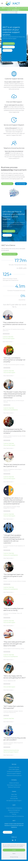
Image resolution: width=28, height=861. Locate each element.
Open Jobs (14, 794)
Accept (14, 850)
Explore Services (8, 43)
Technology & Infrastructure (14, 785)
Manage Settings (14, 857)
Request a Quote (9, 231)
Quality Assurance (13, 812)
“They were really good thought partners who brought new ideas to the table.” (14, 644)
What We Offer (14, 798)
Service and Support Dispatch (10, 752)
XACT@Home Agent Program (14, 800)
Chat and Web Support (8, 338)
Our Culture (14, 796)
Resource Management (14, 810)
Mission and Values (14, 783)
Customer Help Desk (8, 336)
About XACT (7, 50)
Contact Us (7, 235)
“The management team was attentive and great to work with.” (13, 576)
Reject (14, 853)
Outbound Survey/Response (10, 409)
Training (14, 814)
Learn (13, 805)
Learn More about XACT (9, 254)
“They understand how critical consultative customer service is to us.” (14, 324)
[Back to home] (14, 3)
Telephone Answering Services (11, 750)
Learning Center (8, 47)
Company (14, 780)
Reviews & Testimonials (14, 787)
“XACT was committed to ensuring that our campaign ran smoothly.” (14, 360)
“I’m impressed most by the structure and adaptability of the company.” (14, 431)
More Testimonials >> (8, 341)
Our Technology (21, 183)
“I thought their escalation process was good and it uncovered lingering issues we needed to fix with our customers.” (13, 539)
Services (14, 764)
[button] (2, 3)
